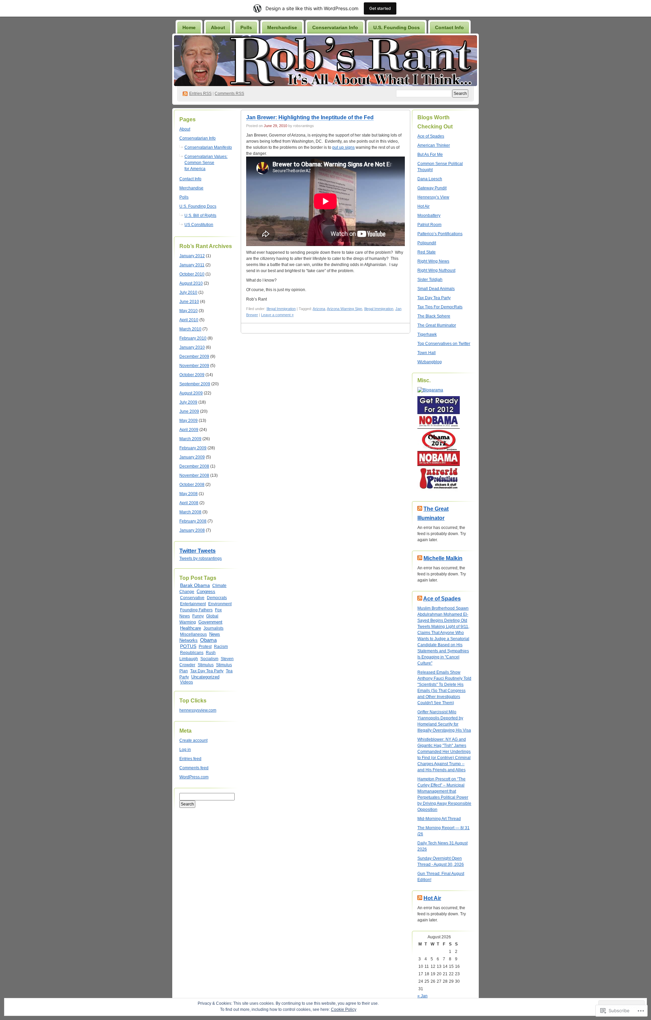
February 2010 (192, 338)
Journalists (213, 628)
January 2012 (192, 255)
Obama (208, 640)
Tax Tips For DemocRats (439, 307)
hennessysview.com (197, 710)
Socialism (209, 658)
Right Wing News (433, 261)
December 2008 (194, 466)
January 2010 (192, 347)
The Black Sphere (433, 316)
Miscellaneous (193, 634)
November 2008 (194, 475)
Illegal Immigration (281, 309)
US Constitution (198, 224)
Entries (200, 93)
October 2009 (191, 374)
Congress (206, 591)
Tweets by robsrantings (200, 558)
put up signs (343, 147)
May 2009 (188, 420)
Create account (193, 740)
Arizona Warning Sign (344, 309)
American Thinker (433, 145)
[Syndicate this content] (419, 509)
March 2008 (190, 512)
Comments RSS (229, 93)
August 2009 (191, 393)
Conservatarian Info (335, 27)
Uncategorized (205, 676)
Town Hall (426, 352)
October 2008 (191, 484)
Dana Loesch (429, 179)
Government (210, 622)
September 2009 (194, 384)
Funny (198, 616)
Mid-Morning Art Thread (439, 818)
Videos (186, 682)
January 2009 (192, 457)
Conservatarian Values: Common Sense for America (206, 162)
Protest (205, 646)
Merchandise (282, 27)
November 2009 (194, 365)
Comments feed (194, 768)
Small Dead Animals (436, 288)
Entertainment (193, 603)
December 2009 (194, 356)
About (218, 27)
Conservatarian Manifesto (208, 147)
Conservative (192, 597)
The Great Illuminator (436, 325)
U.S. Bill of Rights (200, 215)
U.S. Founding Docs (396, 27)
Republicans (191, 652)
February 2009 (192, 448)
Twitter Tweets (197, 551)
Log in (185, 749)
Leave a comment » (277, 315)
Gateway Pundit (432, 188)
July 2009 (188, 402)
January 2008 (192, 530)
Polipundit (426, 243)
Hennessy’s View (433, 197)
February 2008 (192, 521)
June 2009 (189, 411)
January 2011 (191, 265)
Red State (426, 252)
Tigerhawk (427, 334)
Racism (221, 646)
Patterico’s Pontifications (439, 233)
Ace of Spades (430, 136)
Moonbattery (428, 215)
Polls (246, 27)
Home (189, 27)
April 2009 (188, 429)
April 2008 (188, 503)
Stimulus (206, 664)
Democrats (217, 597)
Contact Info (449, 27)
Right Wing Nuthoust (436, 270)
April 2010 (188, 320)
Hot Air (423, 206)
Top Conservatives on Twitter (443, 343)
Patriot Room (429, 224)
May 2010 (188, 310)
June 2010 (189, 301)
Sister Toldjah (429, 279)
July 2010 (188, 292)
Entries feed (190, 758)
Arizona (319, 309)
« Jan (422, 996)
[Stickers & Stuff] (438, 490)
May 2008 (188, 493)
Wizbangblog (429, 362)
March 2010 (190, 329)
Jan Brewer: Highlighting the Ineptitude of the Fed (310, 117)
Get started (380, 8)
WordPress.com (194, 777)
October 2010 (191, 274)
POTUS (188, 646)
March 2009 (190, 438)
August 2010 (191, 283)
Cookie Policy (343, 1009)
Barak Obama (195, 585)
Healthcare (190, 628)
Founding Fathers (196, 610)
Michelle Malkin (442, 558)
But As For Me (430, 154)
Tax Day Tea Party (206, 671)
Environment (220, 603)
